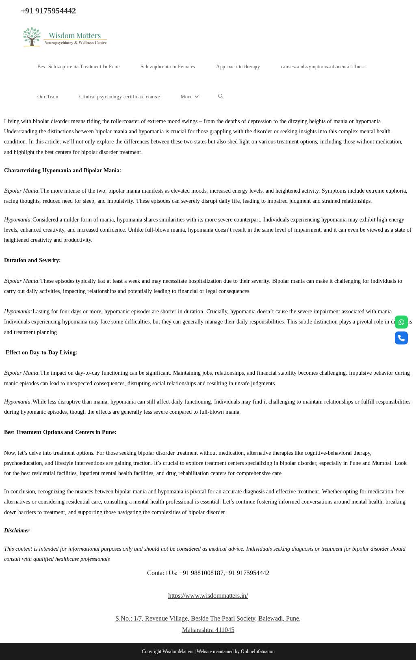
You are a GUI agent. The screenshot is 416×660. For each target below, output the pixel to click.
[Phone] (401, 338)
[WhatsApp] (401, 322)
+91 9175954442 (48, 10)
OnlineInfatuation (258, 651)
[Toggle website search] (220, 97)
